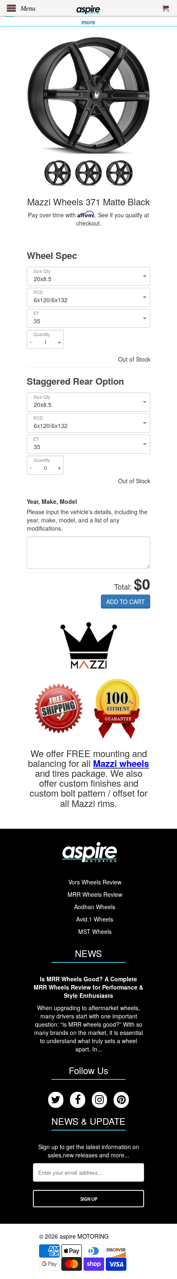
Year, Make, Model (52, 501)
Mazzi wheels (121, 763)
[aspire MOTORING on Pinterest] (121, 1100)
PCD (38, 292)
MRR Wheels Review (95, 894)
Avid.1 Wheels (94, 919)
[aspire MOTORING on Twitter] (55, 1100)
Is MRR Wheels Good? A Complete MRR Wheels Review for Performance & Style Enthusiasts (88, 987)
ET (36, 313)
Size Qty (42, 271)
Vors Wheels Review (94, 882)
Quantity (41, 334)
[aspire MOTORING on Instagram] (99, 1100)
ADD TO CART (125, 601)
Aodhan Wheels (94, 907)
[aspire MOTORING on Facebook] (77, 1100)
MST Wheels (95, 931)
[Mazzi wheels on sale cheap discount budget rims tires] (89, 646)
